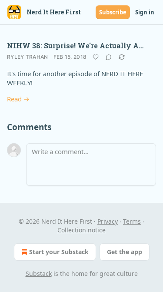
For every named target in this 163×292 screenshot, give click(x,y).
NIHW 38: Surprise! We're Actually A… (75, 45)
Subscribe (112, 12)
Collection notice (81, 230)
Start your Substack (59, 252)
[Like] (95, 57)
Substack (39, 273)
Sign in (144, 12)
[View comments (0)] (108, 57)
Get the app (124, 252)
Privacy (107, 221)
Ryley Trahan (27, 57)
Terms (132, 221)
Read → (18, 98)
